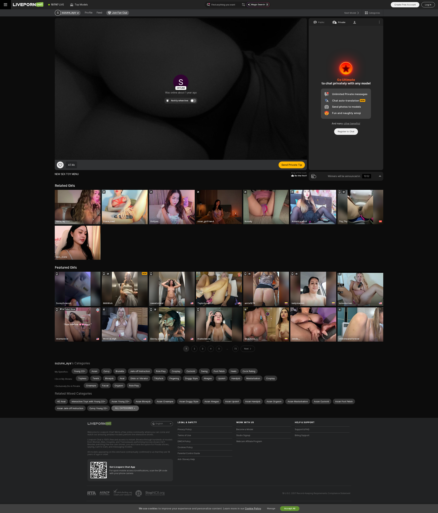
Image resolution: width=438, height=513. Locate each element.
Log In (428, 4)
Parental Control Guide (189, 453)
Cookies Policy (185, 447)
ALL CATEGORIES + (125, 408)
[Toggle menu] (5, 4)
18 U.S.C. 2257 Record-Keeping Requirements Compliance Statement (316, 493)
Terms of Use (184, 435)
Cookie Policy (253, 508)
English (159, 423)
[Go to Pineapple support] (139, 493)
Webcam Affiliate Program (249, 441)
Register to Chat (346, 131)
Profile (88, 12)
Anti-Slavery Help (186, 459)
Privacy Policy (185, 429)
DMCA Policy (184, 441)
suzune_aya (63, 363)
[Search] (243, 4)
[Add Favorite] (60, 164)
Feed (99, 12)
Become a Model (244, 429)
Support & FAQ (302, 429)
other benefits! (352, 123)
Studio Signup (243, 435)
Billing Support (302, 435)
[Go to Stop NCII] (155, 493)
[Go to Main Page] (28, 4)
